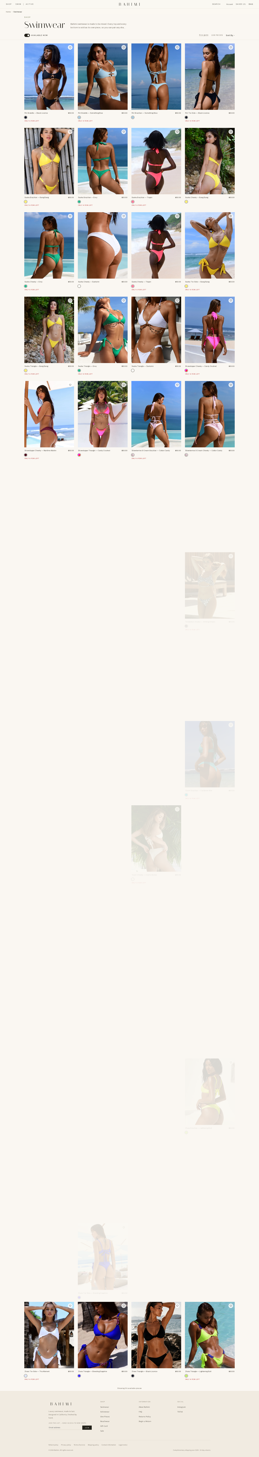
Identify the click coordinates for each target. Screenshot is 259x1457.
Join (87, 1428)
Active (30, 4)
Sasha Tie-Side (197, 282)
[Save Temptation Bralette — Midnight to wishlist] (177, 469)
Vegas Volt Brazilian (199, 1041)
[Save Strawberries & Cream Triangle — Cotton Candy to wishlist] (123, 469)
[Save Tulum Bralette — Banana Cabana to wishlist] (70, 722)
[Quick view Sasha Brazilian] (70, 137)
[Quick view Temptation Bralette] (177, 474)
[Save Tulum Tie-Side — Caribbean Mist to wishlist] (231, 891)
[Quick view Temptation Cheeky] (177, 559)
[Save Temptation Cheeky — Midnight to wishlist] (177, 554)
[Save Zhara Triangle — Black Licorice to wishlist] (177, 1305)
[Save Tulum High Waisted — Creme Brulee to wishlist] (123, 891)
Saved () (241, 4)
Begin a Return (145, 1421)
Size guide (204, 35)
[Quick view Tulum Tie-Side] (177, 896)
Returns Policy (145, 1416)
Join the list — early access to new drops (67, 1423)
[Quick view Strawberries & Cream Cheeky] (231, 390)
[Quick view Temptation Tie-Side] (70, 643)
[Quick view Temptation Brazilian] (70, 559)
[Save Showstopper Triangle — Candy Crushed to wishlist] (123, 385)
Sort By (229, 35)
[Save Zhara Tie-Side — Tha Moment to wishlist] (70, 1305)
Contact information (109, 1445)
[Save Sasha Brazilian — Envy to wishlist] (123, 132)
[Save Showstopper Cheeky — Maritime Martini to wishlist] (70, 385)
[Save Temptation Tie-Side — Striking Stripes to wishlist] (123, 638)
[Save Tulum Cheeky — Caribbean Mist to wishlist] (70, 891)
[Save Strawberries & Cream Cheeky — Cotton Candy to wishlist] (231, 385)
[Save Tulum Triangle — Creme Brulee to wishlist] (70, 975)
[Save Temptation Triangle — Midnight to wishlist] (177, 638)
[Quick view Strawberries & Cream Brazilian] (177, 390)
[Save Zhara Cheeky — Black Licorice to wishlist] (70, 1225)
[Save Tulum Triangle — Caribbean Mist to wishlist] (177, 975)
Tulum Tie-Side (146, 957)
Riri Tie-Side (197, 113)
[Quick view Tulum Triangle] (70, 981)
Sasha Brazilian (37, 197)
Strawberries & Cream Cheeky (203, 451)
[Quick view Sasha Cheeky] (231, 137)
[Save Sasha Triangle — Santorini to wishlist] (177, 300)
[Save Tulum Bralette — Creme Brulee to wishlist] (177, 722)
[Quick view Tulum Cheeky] (177, 812)
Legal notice (123, 1445)
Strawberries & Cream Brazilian (151, 451)
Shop (8, 4)
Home (8, 12)
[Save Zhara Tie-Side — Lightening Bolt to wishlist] (231, 1225)
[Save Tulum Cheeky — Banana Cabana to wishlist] (231, 807)
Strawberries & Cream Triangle (97, 535)
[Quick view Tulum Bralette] (70, 727)
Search (216, 4)
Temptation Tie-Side (37, 704)
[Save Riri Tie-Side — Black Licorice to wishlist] (231, 47)
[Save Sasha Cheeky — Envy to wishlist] (70, 216)
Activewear (105, 1411)
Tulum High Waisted (93, 957)
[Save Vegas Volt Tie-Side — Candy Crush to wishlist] (123, 1060)
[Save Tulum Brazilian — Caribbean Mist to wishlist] (231, 722)
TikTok (180, 1411)
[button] (251, 4)
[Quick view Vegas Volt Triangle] (177, 1065)
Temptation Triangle (144, 704)
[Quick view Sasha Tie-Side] (231, 221)
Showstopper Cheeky (201, 366)
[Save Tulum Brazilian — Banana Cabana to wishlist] (70, 807)
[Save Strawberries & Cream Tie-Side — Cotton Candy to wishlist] (70, 469)
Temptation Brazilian (37, 619)
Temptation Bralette (144, 535)
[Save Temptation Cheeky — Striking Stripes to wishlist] (231, 554)
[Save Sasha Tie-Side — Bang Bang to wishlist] (231, 216)
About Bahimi (144, 1407)
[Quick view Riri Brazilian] (177, 52)
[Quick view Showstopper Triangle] (124, 390)
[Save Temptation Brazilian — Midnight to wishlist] (70, 554)
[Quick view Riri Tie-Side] (231, 52)
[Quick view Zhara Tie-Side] (124, 1230)
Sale (102, 1431)
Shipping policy (93, 1445)
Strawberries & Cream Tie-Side (44, 535)
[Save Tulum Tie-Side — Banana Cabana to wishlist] (177, 891)
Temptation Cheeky (144, 619)
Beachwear (105, 1421)
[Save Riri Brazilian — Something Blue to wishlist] (177, 47)
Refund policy (53, 1445)
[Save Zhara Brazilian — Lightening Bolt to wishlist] (231, 1060)
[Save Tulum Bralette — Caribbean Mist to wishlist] (123, 722)
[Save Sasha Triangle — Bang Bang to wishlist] (70, 300)
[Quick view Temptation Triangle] (177, 643)
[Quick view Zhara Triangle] (124, 1311)
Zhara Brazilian (198, 1126)
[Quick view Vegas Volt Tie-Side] (124, 1065)
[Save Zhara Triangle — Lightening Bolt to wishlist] (231, 1305)
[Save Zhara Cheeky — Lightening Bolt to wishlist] (177, 1144)
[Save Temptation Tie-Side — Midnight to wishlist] (70, 638)
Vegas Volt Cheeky (38, 1126)
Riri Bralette (36, 113)
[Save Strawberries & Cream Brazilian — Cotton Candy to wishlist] (177, 385)
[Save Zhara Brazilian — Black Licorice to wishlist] (123, 1144)
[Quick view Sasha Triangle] (70, 305)
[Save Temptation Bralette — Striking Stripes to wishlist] (231, 469)
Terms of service (79, 1445)
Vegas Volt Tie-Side (92, 1126)
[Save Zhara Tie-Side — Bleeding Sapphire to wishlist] (123, 1225)
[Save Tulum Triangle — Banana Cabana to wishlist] (123, 975)
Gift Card (104, 1426)
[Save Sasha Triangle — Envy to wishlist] (123, 300)
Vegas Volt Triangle (146, 1126)
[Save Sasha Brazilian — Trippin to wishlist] (177, 132)
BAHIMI (130, 4)
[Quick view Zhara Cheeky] (177, 1149)
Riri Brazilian (144, 113)
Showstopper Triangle (94, 451)
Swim (18, 4)
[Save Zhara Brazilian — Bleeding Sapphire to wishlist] (70, 1144)
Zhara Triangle (92, 1371)
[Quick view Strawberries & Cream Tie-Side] (70, 474)
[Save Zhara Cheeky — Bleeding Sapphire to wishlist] (231, 1144)
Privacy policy (66, 1445)
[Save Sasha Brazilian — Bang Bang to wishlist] (70, 132)
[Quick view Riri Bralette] (70, 52)
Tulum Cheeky (144, 873)
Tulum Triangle (37, 1041)
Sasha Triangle (36, 366)
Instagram (181, 1407)
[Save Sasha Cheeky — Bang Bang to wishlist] (231, 132)
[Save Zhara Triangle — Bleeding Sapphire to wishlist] (123, 1305)
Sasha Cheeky (196, 197)
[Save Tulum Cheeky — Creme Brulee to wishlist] (177, 807)
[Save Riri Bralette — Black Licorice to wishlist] (70, 47)
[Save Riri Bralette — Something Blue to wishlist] (123, 47)
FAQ (140, 1411)
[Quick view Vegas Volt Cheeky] (70, 1065)
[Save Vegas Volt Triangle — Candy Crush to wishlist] (177, 1060)
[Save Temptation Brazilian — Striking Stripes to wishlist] (123, 554)
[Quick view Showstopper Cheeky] (231, 305)
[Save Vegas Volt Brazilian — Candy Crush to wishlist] (231, 975)
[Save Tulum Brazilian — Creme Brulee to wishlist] (123, 807)
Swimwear (104, 1407)
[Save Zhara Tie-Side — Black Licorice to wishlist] (177, 1225)
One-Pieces (105, 1416)
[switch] (36, 35)
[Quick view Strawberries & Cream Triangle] (124, 474)
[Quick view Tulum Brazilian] (231, 727)
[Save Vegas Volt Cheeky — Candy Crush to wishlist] (70, 1060)
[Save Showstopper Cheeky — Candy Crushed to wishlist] (231, 300)
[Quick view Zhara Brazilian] (231, 1065)
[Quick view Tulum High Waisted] (124, 896)
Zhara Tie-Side (93, 1291)
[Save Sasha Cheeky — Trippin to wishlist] (177, 216)
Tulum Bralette (38, 788)
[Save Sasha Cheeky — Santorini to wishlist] (123, 216)
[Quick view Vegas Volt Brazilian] (231, 981)
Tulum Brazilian (198, 788)
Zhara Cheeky (144, 1210)
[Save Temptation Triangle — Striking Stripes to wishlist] (231, 638)
